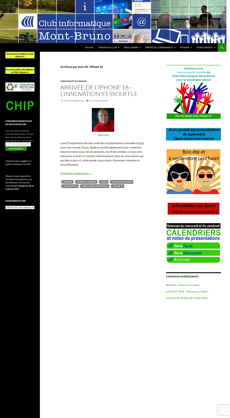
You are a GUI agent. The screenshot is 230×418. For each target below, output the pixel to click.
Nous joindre (131, 47)
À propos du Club (107, 47)
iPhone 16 (118, 186)
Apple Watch (70, 186)
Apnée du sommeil (86, 182)
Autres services (205, 47)
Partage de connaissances (159, 47)
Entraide (184, 47)
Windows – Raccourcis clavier (183, 284)
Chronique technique (73, 81)
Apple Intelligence (122, 182)
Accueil (89, 47)
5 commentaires (98, 100)
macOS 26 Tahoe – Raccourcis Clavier (187, 291)
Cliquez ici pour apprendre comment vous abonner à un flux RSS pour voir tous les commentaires (19, 182)
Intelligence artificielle (95, 186)
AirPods (67, 182)
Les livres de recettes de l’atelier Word (187, 297)
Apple (104, 182)
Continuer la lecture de (76, 173)
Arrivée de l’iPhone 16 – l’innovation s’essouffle (99, 90)
